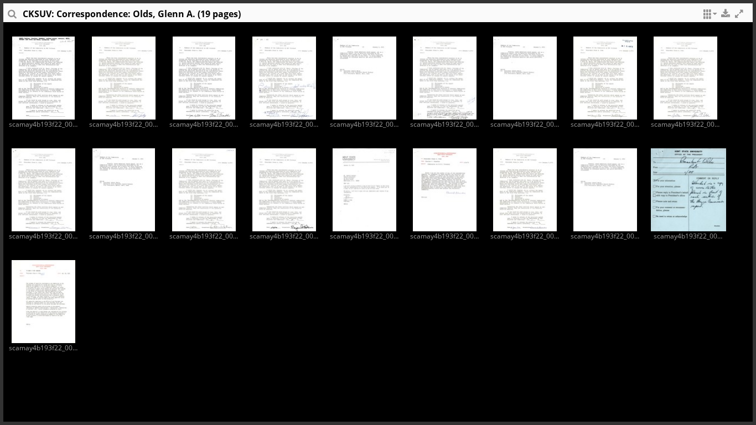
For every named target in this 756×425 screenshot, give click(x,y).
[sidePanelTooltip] (11, 16)
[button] (708, 16)
